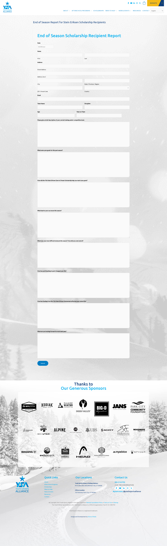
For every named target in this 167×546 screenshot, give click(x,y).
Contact (46, 496)
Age (38, 112)
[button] (69, 10)
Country (86, 91)
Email (39, 95)
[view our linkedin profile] (134, 3)
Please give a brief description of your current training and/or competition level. (60, 120)
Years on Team (81, 112)
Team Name (41, 103)
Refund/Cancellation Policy (94, 502)
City (38, 84)
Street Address (41, 69)
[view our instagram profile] (137, 3)
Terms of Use (108, 502)
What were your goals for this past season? (50, 150)
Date (38, 43)
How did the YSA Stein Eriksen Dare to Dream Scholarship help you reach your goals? (62, 180)
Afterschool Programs (51, 484)
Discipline (87, 103)
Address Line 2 (41, 77)
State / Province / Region (91, 84)
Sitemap (115, 502)
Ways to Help (48, 489)
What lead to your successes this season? (49, 210)
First (38, 58)
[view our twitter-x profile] (140, 3)
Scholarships (48, 487)
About (46, 482)
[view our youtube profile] (131, 3)
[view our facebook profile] (128, 3)
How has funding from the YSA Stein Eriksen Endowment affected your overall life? (61, 301)
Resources (47, 494)
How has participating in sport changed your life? (51, 271)
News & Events (48, 492)
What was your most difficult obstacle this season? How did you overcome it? (60, 241)
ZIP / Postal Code (42, 91)
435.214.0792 (120, 482)
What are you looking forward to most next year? (51, 331)
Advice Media (92, 516)
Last (85, 58)
